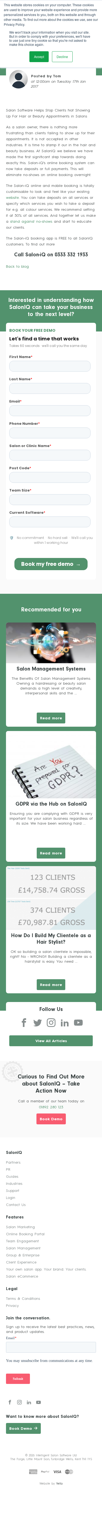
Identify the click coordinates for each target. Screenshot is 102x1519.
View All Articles (51, 1041)
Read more (51, 718)
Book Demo (51, 1119)
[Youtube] (78, 1023)
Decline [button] (62, 56)
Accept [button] (39, 56)
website (12, 198)
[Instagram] (51, 1023)
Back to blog (17, 267)
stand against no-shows (32, 222)
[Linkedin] (65, 1023)
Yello (59, 1483)
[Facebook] (24, 1023)
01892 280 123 (51, 1107)
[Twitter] (38, 1023)
